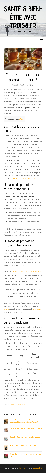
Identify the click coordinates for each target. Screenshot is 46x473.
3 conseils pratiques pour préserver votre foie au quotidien (25, 437)
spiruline (6, 309)
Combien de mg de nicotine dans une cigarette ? (27, 271)
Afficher (21, 119)
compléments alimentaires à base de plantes (24, 178)
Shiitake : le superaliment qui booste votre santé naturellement (26, 428)
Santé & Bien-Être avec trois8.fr (23, 17)
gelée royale (37, 309)
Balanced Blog (37, 468)
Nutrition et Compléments (17, 404)
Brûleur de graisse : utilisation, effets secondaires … (24, 445)
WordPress (22, 468)
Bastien (31, 85)
